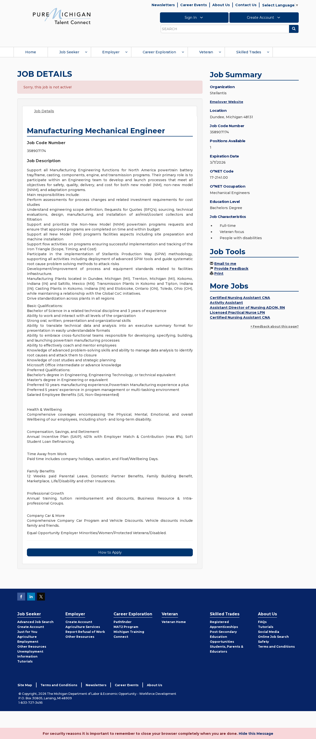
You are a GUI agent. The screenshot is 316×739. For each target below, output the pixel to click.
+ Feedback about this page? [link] (274, 326)
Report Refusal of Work (85, 632)
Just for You (27, 632)
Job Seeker (69, 52)
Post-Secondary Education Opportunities (223, 636)
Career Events (193, 5)
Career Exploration (159, 52)
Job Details (44, 111)
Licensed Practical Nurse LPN (237, 312)
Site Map (25, 685)
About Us (221, 5)
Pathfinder (123, 622)
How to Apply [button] (110, 552)
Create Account (261, 17)
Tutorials (25, 661)
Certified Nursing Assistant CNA (240, 297)
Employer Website (226, 102)
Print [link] (218, 273)
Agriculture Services (82, 627)
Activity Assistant (226, 302)
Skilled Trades (248, 52)
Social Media (268, 632)
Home (30, 52)
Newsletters (163, 5)
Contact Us (246, 5)
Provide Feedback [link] (231, 268)
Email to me (225, 263)
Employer (110, 52)
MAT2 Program (126, 627)
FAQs (262, 622)
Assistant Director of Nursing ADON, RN (247, 307)
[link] (61, 16)
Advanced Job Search (35, 622)
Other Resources (31, 646)
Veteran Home (174, 622)
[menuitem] (31, 52)
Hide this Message (256, 733)
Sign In (191, 17)
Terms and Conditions (276, 646)
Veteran (206, 52)
